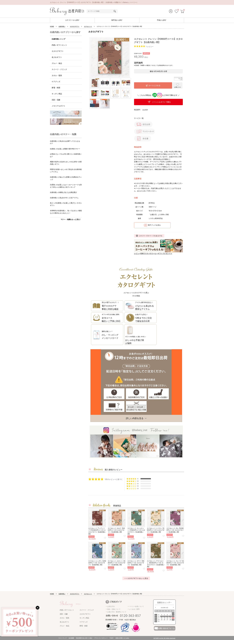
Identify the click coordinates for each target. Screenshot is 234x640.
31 (158, 621)
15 (173, 616)
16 (155, 618)
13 (167, 616)
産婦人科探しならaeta (122, 638)
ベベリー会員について (136, 606)
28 (170, 619)
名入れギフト (57, 57)
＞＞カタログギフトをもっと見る (136, 578)
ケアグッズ (56, 81)
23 (156, 619)
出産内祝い (62, 26)
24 (158, 619)
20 (167, 618)
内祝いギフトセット (59, 45)
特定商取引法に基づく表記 (84, 638)
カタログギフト (74, 26)
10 (158, 616)
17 (158, 618)
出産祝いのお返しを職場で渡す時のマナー (65, 149)
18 (161, 618)
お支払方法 (111, 606)
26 (164, 619)
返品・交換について (113, 609)
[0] (176, 12)
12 (164, 616)
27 (167, 619)
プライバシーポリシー (101, 638)
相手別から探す (116, 20)
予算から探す (161, 20)
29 (173, 619)
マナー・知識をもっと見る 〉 (71, 219)
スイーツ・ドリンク (59, 69)
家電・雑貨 (56, 88)
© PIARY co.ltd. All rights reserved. (165, 638)
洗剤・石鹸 (56, 100)
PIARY (111, 638)
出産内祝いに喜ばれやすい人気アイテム (64, 198)
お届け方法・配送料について (116, 612)
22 (173, 618)
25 (161, 619)
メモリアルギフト (58, 106)
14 (170, 616)
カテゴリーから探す (72, 20)
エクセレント (88, 26)
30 (156, 621)
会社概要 (71, 638)
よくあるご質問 (134, 609)
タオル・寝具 (57, 75)
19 (164, 618)
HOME (52, 26)
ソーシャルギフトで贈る (161, 102)
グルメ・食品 (57, 63)
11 (161, 616)
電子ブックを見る (154, 225)
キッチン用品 (57, 94)
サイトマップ (62, 638)
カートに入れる (154, 85)
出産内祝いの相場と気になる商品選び (63, 192)
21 (170, 618)
